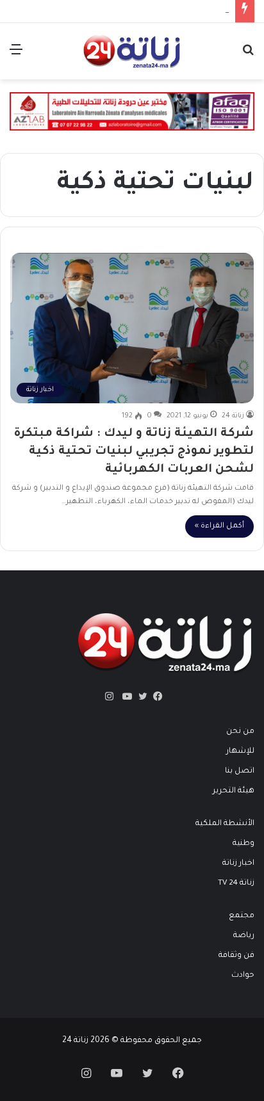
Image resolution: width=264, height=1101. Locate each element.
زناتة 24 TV (236, 883)
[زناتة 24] (132, 51)
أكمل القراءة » (219, 526)
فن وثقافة (236, 955)
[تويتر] (139, 696)
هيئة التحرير (233, 791)
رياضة (243, 935)
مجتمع (241, 916)
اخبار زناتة (238, 863)
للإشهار (240, 751)
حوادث (242, 975)
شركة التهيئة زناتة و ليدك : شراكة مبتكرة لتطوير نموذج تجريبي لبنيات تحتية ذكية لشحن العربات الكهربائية (133, 452)
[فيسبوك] (155, 696)
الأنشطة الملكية (224, 823)
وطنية (243, 843)
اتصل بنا (239, 771)
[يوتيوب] (124, 696)
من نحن (240, 731)
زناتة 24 (233, 416)
